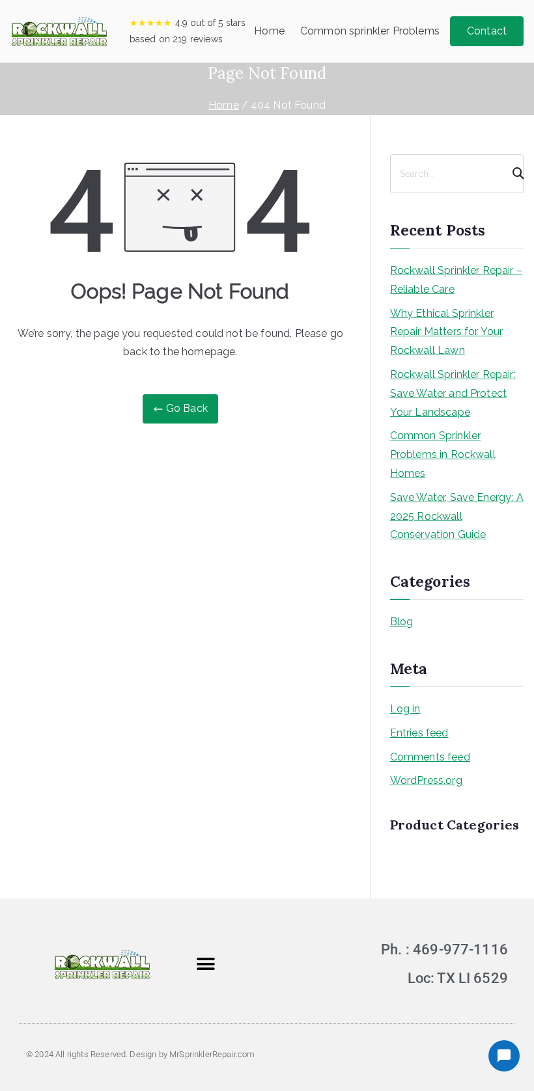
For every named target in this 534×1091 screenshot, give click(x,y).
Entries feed (419, 733)
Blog (402, 621)
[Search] (512, 173)
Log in (405, 709)
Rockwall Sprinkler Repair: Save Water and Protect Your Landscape (453, 393)
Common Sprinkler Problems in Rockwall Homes (443, 454)
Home (269, 31)
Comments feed (430, 757)
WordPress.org (426, 780)
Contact (487, 31)
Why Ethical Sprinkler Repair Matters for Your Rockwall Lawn (446, 332)
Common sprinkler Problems (370, 31)
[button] (205, 964)
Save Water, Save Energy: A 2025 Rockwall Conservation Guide (457, 516)
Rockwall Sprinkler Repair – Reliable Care (456, 279)
